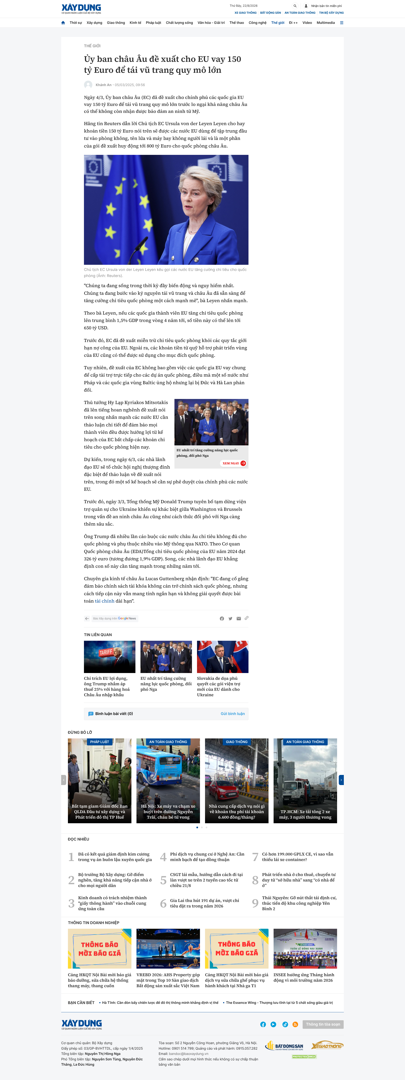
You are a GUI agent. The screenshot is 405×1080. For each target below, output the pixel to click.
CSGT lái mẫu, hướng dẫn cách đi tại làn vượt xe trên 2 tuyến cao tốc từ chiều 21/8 (206, 880)
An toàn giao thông (300, 13)
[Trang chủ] (63, 22)
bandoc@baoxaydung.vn (188, 1054)
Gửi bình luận (233, 714)
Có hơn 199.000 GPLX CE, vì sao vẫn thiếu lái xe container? (297, 856)
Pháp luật (153, 22)
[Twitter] (230, 618)
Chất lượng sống (179, 22)
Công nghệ (257, 22)
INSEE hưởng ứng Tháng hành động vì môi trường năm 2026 (304, 977)
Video (307, 22)
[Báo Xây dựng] (81, 8)
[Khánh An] (88, 85)
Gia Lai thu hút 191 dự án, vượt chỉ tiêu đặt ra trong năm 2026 (204, 903)
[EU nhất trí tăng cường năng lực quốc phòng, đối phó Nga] (166, 657)
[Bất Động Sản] (284, 1045)
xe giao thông (245, 13)
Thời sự (76, 22)
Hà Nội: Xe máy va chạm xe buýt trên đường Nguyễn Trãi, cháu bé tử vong (168, 811)
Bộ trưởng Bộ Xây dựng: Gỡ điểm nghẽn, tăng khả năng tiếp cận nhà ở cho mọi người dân (115, 880)
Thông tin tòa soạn (323, 1024)
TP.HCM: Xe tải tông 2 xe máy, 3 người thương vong (305, 814)
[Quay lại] (87, 619)
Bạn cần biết (81, 1003)
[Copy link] (246, 618)
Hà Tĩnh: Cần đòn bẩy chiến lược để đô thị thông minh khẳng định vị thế (160, 1002)
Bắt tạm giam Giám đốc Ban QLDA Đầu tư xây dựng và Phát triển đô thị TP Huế (99, 811)
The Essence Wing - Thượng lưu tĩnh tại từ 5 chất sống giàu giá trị (279, 1002)
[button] (197, 827)
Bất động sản (270, 13)
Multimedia (326, 22)
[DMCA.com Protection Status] (304, 1056)
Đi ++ (293, 22)
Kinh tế (135, 22)
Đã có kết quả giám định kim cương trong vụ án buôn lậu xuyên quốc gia (115, 856)
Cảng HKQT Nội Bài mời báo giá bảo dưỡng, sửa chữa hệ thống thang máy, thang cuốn (99, 980)
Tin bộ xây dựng (331, 13)
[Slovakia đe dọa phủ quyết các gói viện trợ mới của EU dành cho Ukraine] (222, 657)
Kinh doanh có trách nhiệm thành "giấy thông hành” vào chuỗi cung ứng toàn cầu (112, 903)
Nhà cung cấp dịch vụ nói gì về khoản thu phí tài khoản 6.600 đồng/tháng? (237, 811)
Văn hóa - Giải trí (211, 22)
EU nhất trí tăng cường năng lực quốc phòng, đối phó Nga (207, 453)
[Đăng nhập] (306, 6)
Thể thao (237, 22)
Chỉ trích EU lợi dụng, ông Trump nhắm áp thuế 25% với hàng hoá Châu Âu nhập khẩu (107, 686)
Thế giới (277, 22)
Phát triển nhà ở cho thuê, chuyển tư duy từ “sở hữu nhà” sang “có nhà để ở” (299, 880)
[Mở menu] (342, 22)
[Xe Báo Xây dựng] (327, 1044)
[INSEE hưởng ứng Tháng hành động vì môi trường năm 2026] (305, 948)
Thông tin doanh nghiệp (93, 923)
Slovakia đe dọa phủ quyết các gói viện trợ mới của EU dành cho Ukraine (218, 686)
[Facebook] (221, 618)
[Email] (238, 618)
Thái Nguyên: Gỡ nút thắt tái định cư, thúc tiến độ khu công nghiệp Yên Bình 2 (299, 903)
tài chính (105, 601)
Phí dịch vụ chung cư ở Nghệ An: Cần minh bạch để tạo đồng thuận (207, 856)
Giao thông (116, 22)
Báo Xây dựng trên (105, 618)
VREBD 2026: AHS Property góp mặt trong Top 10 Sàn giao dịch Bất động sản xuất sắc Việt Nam (168, 980)
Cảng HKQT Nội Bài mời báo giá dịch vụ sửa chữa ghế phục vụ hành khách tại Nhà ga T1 (236, 980)
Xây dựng (94, 22)
